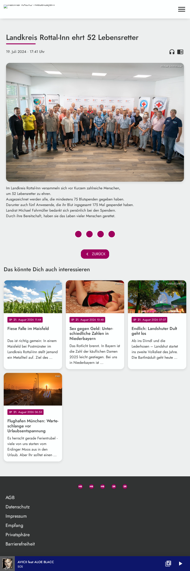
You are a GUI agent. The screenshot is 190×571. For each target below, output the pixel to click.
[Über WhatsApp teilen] (100, 234)
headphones (172, 51)
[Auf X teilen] (89, 234)
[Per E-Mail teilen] (111, 234)
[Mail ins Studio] (56, 485)
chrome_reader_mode (180, 51)
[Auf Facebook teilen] (78, 234)
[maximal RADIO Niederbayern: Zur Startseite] (89, 9)
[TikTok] (134, 485)
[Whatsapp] (78, 485)
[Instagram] (100, 485)
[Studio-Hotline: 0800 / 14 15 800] (67, 485)
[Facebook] (89, 485)
